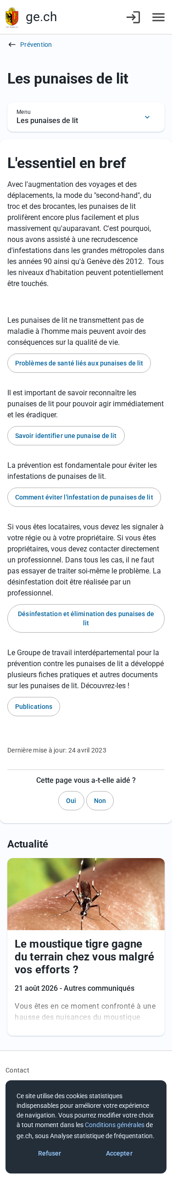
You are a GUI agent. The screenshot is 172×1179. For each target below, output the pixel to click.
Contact (17, 1070)
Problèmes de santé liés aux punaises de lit (79, 363)
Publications (33, 706)
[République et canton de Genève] (12, 17)
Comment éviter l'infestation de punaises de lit (84, 497)
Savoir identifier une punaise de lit (66, 435)
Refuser (49, 1153)
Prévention (36, 44)
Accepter (119, 1153)
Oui (71, 800)
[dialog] (86, 1126)
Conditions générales (114, 1124)
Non (100, 800)
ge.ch (41, 16)
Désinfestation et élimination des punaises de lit (86, 618)
